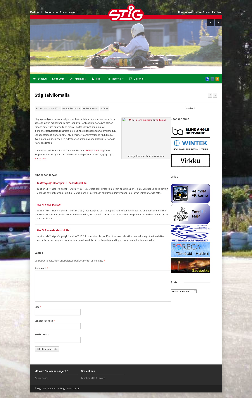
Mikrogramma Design (69, 388)
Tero (105, 108)
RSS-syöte (99, 378)
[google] (207, 79)
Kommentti (41, 268)
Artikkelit (80, 78)
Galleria (138, 78)
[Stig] (144, 12)
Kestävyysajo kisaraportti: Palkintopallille (62, 183)
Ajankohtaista (73, 108)
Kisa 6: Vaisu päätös (49, 204)
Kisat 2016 (58, 78)
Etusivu (42, 78)
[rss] (217, 79)
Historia (116, 78)
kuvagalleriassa (94, 150)
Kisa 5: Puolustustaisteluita (53, 230)
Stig (39, 388)
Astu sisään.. (41, 378)
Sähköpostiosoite (45, 321)
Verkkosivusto (42, 334)
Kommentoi (92, 108)
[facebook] (212, 79)
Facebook (86, 378)
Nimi (38, 307)
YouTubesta (41, 158)
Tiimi (98, 78)
